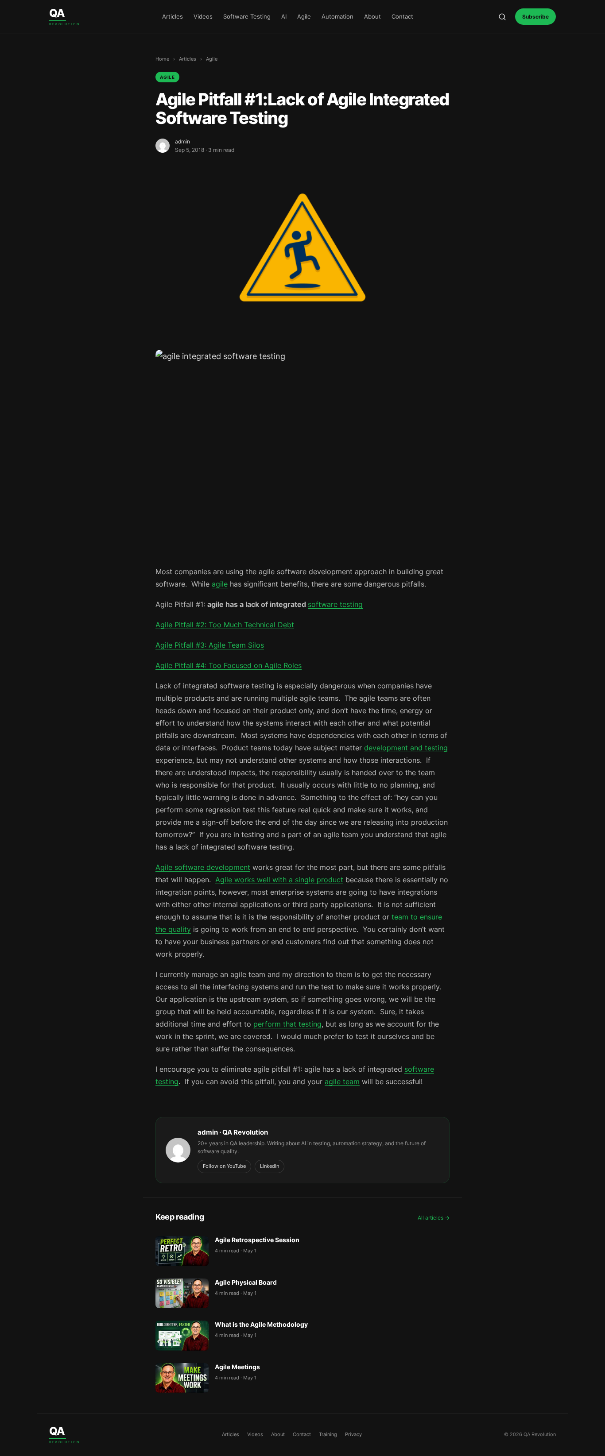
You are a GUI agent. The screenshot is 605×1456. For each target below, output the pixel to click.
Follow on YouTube (224, 1166)
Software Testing (247, 16)
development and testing (406, 747)
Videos (203, 16)
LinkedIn (269, 1166)
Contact (402, 16)
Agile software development (202, 867)
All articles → (434, 1217)
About (372, 16)
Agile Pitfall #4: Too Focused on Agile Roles (228, 665)
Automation (337, 16)
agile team (342, 1081)
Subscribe (535, 16)
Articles (172, 16)
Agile (304, 16)
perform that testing (287, 1024)
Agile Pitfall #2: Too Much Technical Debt (224, 624)
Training (328, 1434)
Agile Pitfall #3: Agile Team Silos (209, 645)
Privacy (353, 1434)
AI (284, 16)
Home (162, 59)
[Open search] (502, 16)
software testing (335, 604)
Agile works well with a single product (279, 879)
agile (220, 583)
